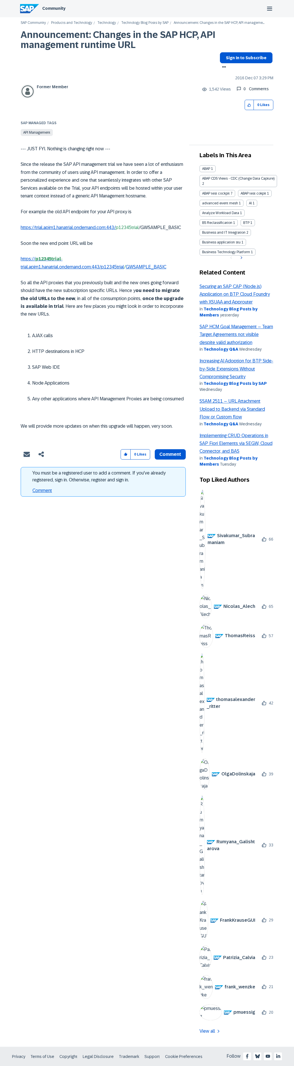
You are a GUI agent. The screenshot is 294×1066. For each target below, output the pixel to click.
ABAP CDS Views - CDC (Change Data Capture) (238, 178)
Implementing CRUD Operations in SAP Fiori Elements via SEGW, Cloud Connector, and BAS (236, 443)
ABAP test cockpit (216, 193)
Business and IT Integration (223, 233)
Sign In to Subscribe (246, 57)
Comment (42, 490)
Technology (106, 23)
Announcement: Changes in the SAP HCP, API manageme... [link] (219, 23)
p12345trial (112, 266)
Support (152, 1056)
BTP (246, 223)
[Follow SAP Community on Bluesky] (257, 1056)
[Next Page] (241, 258)
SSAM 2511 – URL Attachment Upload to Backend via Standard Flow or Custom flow (232, 409)
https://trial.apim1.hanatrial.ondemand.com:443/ (68, 227)
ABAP (206, 169)
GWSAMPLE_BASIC (146, 266)
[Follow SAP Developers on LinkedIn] (278, 1056)
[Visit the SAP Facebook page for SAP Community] (247, 1056)
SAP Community (33, 23)
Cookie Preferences (183, 1056)
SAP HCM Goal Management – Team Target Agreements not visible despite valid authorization (236, 334)
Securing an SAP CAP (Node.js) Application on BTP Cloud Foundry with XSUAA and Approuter (235, 294)
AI (250, 203)
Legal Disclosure (98, 1056)
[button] (249, 105)
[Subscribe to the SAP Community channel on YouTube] (268, 1056)
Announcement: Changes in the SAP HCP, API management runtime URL (118, 40)
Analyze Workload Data (220, 213)
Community (53, 8)
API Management (36, 132)
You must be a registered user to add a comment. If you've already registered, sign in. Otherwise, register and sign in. (99, 476)
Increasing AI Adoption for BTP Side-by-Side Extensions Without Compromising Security (236, 368)
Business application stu (221, 242)
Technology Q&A (221, 349)
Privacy (18, 1056)
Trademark (129, 1056)
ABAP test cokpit (253, 193)
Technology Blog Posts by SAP (145, 23)
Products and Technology (71, 23)
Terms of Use (42, 1056)
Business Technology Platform (226, 252)
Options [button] (223, 67)
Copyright (68, 1056)
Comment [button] (170, 454)
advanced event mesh (220, 203)
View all (207, 1031)
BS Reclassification (217, 223)
